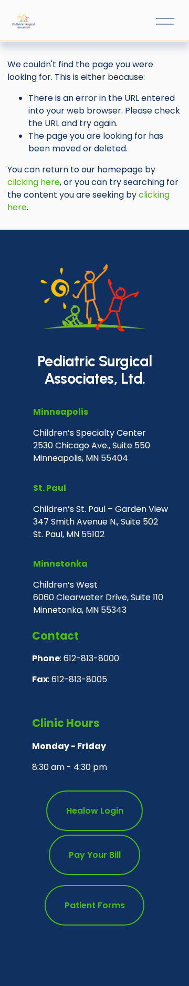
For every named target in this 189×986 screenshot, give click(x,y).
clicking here (33, 182)
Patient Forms (95, 905)
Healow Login (94, 811)
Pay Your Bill (95, 855)
